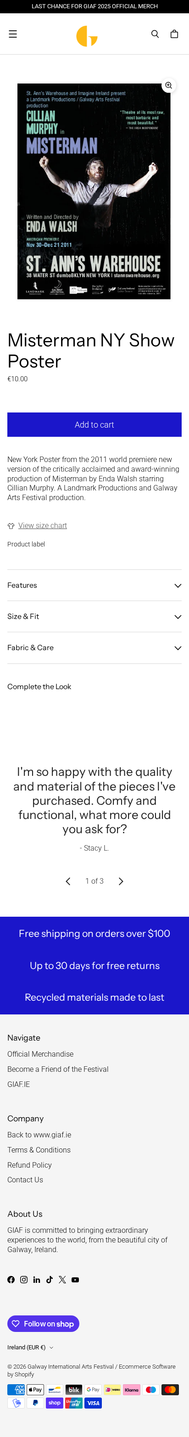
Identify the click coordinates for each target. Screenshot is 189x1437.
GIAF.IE (18, 1084)
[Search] (155, 34)
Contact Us (25, 1179)
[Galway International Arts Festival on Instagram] (23, 1279)
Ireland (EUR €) (26, 1347)
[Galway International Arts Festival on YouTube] (75, 1279)
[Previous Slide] (68, 881)
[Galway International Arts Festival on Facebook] (11, 1279)
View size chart (42, 525)
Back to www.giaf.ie (39, 1135)
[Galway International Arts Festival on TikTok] (49, 1279)
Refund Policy (29, 1165)
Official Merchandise (40, 1054)
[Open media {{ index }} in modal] (94, 191)
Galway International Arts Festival (71, 1366)
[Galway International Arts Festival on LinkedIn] (36, 1279)
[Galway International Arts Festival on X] (62, 1279)
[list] (94, 191)
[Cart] (175, 34)
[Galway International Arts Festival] (92, 34)
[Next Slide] (120, 881)
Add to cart (94, 424)
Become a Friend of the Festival (58, 1069)
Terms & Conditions (39, 1150)
